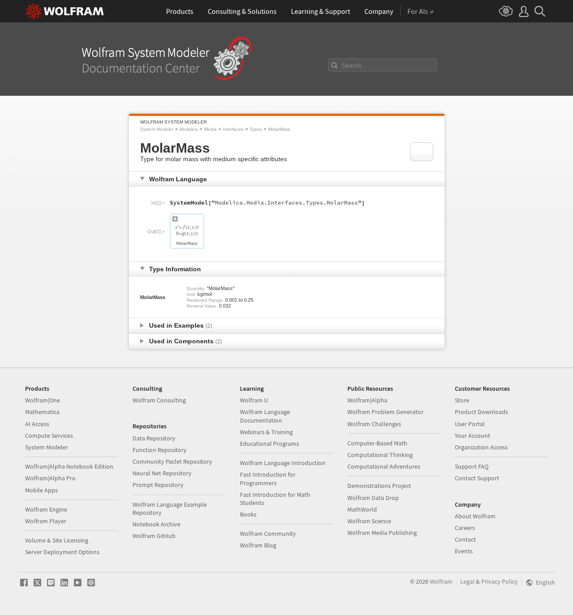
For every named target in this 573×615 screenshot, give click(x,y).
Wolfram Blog (258, 545)
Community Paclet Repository (172, 461)
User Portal (470, 424)
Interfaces (233, 129)
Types (256, 129)
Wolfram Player (45, 521)
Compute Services (49, 435)
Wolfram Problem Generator (385, 412)
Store (462, 400)
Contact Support (477, 478)
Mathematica (42, 412)
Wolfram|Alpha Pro (50, 478)
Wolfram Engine (46, 509)
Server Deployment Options (62, 552)
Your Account (472, 435)
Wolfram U (254, 400)
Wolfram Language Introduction (282, 463)
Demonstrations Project (379, 486)
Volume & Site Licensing (56, 540)
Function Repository (160, 450)
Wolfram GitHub (154, 536)
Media (210, 129)
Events (464, 551)
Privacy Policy (499, 581)
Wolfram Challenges (374, 424)
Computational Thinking (380, 455)
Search (352, 65)
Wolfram (441, 581)
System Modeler (156, 129)
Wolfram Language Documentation (265, 416)
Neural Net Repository (162, 473)
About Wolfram (475, 516)
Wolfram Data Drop (373, 498)
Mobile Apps (41, 490)
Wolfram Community (268, 534)
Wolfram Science (369, 521)
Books (248, 514)
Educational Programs (269, 444)
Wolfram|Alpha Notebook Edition (69, 466)
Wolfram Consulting (159, 400)
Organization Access (481, 447)
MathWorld (362, 509)
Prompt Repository (158, 485)
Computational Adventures (383, 466)
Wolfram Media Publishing (382, 533)
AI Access (37, 424)
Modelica (189, 129)
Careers (465, 528)
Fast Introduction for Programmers (267, 478)
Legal (467, 581)
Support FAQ (471, 466)
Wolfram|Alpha (367, 400)
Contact (465, 539)
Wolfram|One (42, 400)
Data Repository (154, 438)
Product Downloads (481, 412)
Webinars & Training (266, 432)
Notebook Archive (156, 524)
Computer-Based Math (377, 443)
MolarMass (279, 129)
